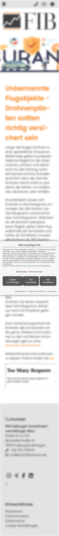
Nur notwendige (31, 280)
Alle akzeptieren (48, 280)
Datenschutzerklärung (37, 291)
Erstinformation (20, 291)
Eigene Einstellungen (12, 280)
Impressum (52, 291)
